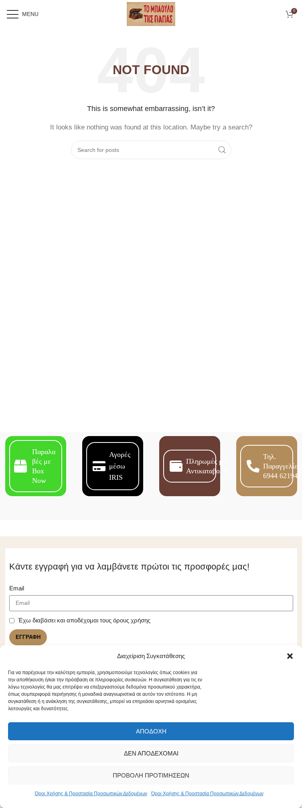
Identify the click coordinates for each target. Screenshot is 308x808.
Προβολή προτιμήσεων (151, 775)
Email (16, 588)
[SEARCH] (222, 150)
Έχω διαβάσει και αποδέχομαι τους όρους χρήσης (84, 620)
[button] (290, 656)
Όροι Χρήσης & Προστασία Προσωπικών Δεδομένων (91, 793)
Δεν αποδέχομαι (151, 753)
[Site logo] (151, 13)
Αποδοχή (151, 731)
